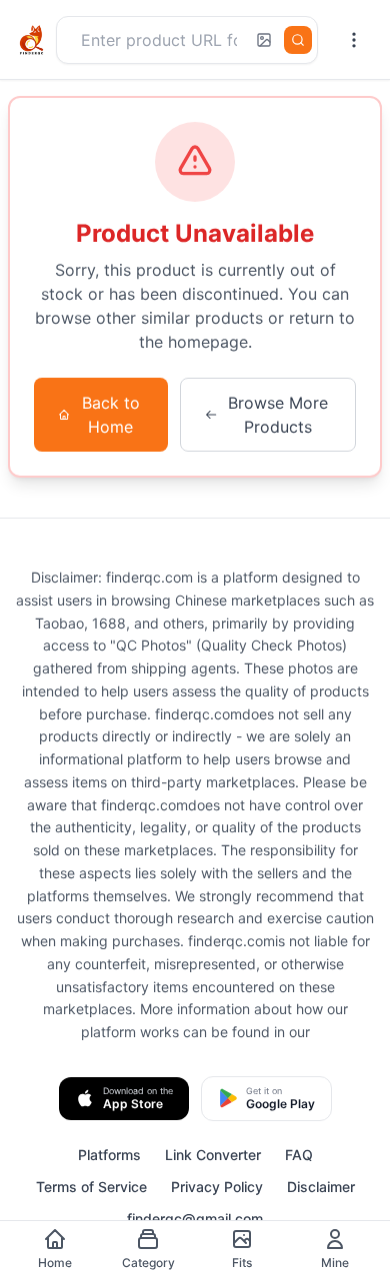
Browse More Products (278, 415)
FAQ (299, 1154)
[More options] (354, 40)
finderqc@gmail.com (195, 1218)
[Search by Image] (264, 40)
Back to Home (111, 415)
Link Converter (213, 1154)
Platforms (109, 1154)
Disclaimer (321, 1186)
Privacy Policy (217, 1186)
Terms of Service (91, 1186)
